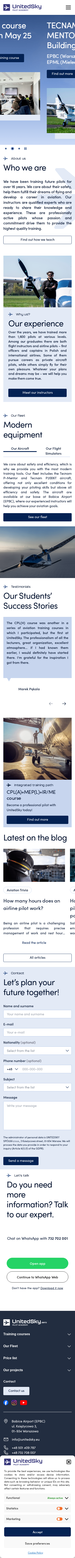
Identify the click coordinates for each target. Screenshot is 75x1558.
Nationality (19, 1042)
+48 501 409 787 (24, 1447)
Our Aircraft (20, 448)
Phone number (22, 1060)
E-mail (8, 1024)
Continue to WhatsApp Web (37, 1277)
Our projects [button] (13, 1370)
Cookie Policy (35, 1552)
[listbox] (37, 1087)
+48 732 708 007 (24, 1452)
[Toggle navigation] (68, 7)
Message (10, 1097)
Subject (9, 1079)
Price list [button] (10, 1358)
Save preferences (37, 1543)
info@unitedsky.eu (26, 1439)
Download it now (51, 1288)
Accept (37, 1532)
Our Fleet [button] (10, 1346)
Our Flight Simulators (53, 450)
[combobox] (37, 1051)
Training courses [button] (16, 1334)
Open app (37, 1263)
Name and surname (18, 1006)
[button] (69, 1462)
